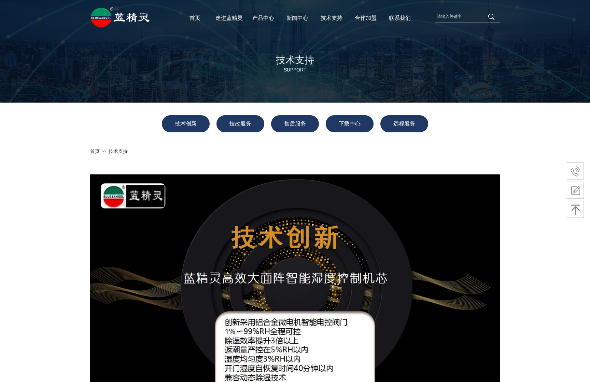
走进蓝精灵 (229, 18)
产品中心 (263, 18)
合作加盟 (366, 18)
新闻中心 (297, 18)
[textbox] (459, 16)
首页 (194, 18)
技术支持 (331, 18)
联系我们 (400, 18)
